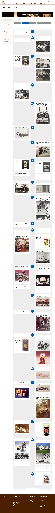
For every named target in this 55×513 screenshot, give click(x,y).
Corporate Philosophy (7, 22)
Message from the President (6, 25)
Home (4, 10)
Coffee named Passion (24, 3)
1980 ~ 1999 (32, 22)
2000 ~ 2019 (39, 22)
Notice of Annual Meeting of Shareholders (6, 42)
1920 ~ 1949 (17, 22)
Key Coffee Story (33, 3)
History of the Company (6, 32)
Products (16, 3)
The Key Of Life (32, 499)
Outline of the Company (6, 28)
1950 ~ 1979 (24, 22)
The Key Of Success (33, 501)
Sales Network (6, 34)
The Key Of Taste (32, 500)
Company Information (41, 3)
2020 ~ (47, 22)
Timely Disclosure (6, 39)
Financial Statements (43, 504)
